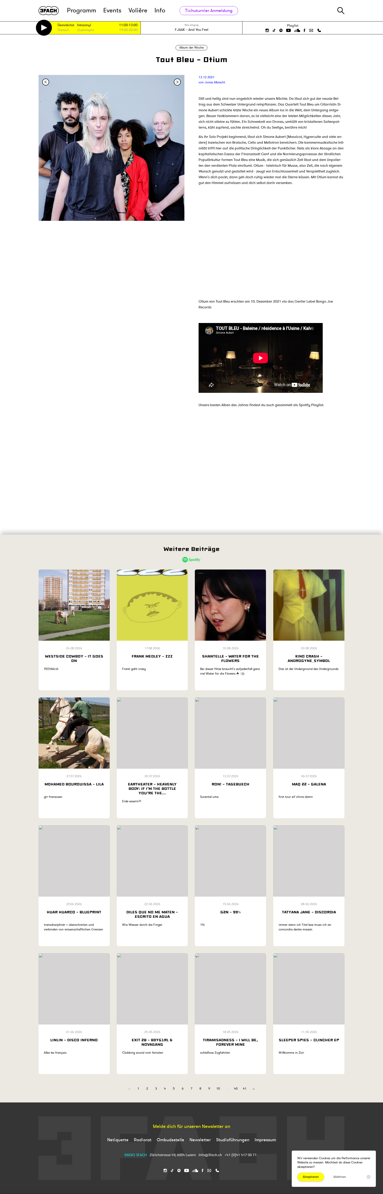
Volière (138, 10)
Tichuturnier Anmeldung (209, 11)
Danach (63, 30)
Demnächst (66, 25)
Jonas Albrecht (215, 82)
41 (244, 1088)
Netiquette (118, 1140)
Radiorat (142, 1140)
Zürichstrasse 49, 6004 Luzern (173, 1155)
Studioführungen (232, 1140)
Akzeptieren (311, 1177)
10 (218, 1088)
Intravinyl (84, 25)
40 (236, 1088)
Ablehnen (339, 1177)
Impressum (265, 1140)
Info (159, 10)
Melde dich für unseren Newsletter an (191, 1126)
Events (112, 10)
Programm (81, 10)
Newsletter (200, 1140)
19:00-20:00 (128, 30)
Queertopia (85, 30)
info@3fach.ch (211, 1155)
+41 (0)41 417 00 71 (241, 1155)
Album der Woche (191, 47)
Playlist (292, 25)
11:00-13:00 (128, 25)
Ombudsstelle (170, 1140)
